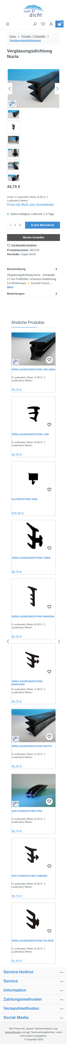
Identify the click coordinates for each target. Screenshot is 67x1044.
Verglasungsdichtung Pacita (32, 746)
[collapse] (62, 999)
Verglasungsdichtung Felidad (33, 940)
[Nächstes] (57, 88)
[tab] (32, 278)
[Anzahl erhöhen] (20, 225)
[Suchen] (35, 24)
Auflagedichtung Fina (27, 811)
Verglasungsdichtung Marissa (33, 616)
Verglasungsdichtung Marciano (27, 683)
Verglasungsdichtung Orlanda (33, 369)
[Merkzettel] (43, 24)
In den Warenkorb (42, 225)
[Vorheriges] (9, 88)
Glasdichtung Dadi (24, 499)
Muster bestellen (33, 237)
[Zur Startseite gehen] (33, 11)
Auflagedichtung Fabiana (29, 875)
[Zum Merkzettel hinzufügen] (49, 360)
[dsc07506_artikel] (33, 88)
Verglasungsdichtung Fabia (31, 557)
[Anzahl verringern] (10, 225)
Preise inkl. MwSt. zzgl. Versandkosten (30, 204)
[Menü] (7, 24)
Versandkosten (13, 1032)
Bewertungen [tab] (16, 293)
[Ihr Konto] (51, 24)
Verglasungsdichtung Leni (30, 434)
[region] (33, 125)
